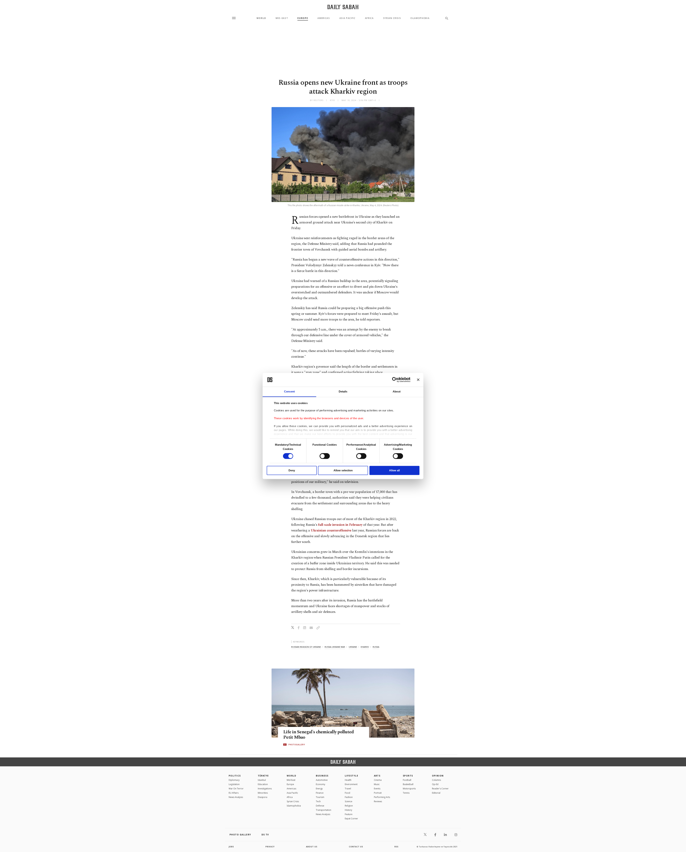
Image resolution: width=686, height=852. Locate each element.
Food (347, 792)
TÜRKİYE (263, 775)
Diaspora (262, 797)
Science (348, 801)
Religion (349, 805)
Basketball (408, 784)
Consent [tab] (289, 391)
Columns (436, 780)
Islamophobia (419, 18)
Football (407, 780)
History (348, 809)
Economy (320, 784)
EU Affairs (233, 792)
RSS (396, 846)
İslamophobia (294, 805)
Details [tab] (343, 391)
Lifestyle (351, 775)
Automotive (322, 780)
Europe (302, 18)
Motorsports (409, 788)
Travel (348, 788)
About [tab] (397, 391)
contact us (356, 846)
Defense (320, 805)
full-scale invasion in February (340, 524)
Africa (369, 18)
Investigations (265, 788)
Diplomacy (234, 780)
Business (322, 775)
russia (376, 647)
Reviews (378, 801)
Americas (323, 18)
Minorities (263, 792)
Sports (408, 775)
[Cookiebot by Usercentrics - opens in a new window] (394, 379)
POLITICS (235, 775)
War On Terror (236, 788)
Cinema (378, 780)
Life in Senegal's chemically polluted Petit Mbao (318, 735)
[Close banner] (418, 380)
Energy (319, 788)
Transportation (323, 809)
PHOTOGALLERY (297, 744)
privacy (270, 846)
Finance (320, 792)
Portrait (378, 792)
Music (377, 784)
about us (311, 846)
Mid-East (282, 18)
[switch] (325, 456)
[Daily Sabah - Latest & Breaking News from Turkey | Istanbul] (343, 7)
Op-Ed (435, 784)
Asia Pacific (347, 18)
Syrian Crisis (392, 18)
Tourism (320, 797)
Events (377, 788)
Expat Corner (351, 818)
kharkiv (365, 647)
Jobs (231, 846)
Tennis (406, 792)
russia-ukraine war (335, 647)
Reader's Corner (440, 788)
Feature (348, 814)
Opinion (438, 775)
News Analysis (236, 797)
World (261, 18)
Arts (377, 775)
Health (348, 780)
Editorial (436, 792)
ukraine (353, 647)
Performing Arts (382, 797)
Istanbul (262, 780)
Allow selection (343, 470)
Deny (292, 470)
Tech (318, 801)
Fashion (349, 797)
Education (263, 784)
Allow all (394, 470)
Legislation (234, 784)
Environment (351, 784)
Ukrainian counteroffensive (331, 530)
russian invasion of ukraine (306, 647)
